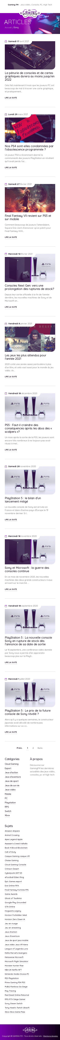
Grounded (21, 903)
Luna (25, 949)
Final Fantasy (11, 890)
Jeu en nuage (11, 924)
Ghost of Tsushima (13, 898)
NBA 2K (8, 970)
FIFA (17, 886)
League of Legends (14, 949)
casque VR (25, 856)
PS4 (19, 983)
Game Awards (11, 894)
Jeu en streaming (13, 928)
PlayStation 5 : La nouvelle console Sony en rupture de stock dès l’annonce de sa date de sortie (28, 641)
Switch (8, 811)
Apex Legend (11, 839)
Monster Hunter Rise (14, 966)
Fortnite (21, 890)
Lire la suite (11, 98)
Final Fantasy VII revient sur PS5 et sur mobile (28, 217)
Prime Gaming (11, 983)
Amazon (8, 831)
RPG (7, 807)
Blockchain (23, 848)
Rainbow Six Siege (18, 987)
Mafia (7, 953)
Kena (25, 945)
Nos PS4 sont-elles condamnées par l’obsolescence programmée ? (29, 147)
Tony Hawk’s (10, 1008)
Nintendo (9, 974)
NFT (20, 970)
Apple (19, 839)
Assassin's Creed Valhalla (16, 844)
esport (19, 882)
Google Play (10, 903)
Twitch (19, 1008)
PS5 (23, 983)
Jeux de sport (11, 781)
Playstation (10, 803)
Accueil (8, 27)
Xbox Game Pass (17, 1012)
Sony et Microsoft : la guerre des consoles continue (27, 569)
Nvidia (16, 974)
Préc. (20, 748)
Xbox (7, 815)
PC (6, 798)
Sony (16, 27)
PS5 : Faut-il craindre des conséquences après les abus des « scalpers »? (28, 428)
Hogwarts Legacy (13, 911)
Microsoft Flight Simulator (16, 961)
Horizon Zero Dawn (14, 919)
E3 (21, 873)
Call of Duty (10, 852)
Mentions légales (50, 1036)
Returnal (25, 995)
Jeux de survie (12, 785)
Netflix (15, 970)
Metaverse (9, 957)
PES (6, 978)
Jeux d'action (11, 773)
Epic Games (10, 882)
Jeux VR (19, 945)
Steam (13, 1004)
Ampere (16, 831)
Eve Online (10, 886)
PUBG (7, 987)
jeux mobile (23, 940)
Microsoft (19, 957)
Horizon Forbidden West (16, 915)
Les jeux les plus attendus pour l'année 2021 (25, 356)
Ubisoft (26, 1008)
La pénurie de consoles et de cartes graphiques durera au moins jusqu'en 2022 (29, 76)
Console (22, 865)
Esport (8, 768)
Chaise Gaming (11, 860)
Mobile (8, 794)
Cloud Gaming (11, 764)
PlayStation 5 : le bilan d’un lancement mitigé (23, 499)
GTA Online (10, 907)
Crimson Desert (12, 869)
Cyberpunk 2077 (12, 873)
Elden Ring (19, 877)
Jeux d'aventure (13, 777)
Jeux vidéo (10, 790)
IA (24, 919)
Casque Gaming (12, 856)
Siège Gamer (19, 999)
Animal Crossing (12, 835)
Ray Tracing (10, 991)
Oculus (23, 974)
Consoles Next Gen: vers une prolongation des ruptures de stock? (29, 287)
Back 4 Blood (11, 848)
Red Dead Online (13, 995)
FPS (27, 890)
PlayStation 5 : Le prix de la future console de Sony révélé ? (28, 712)
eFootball (9, 877)
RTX (11, 999)
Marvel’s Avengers (18, 953)
